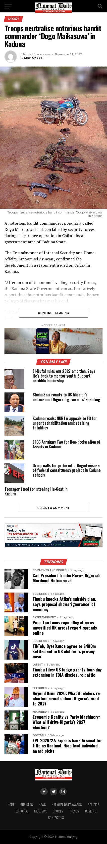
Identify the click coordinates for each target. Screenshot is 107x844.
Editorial (22, 811)
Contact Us (56, 817)
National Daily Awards (67, 804)
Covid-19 (90, 811)
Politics (93, 804)
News (42, 804)
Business (26, 804)
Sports (58, 811)
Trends (74, 811)
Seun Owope (33, 58)
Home (11, 804)
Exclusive (40, 811)
